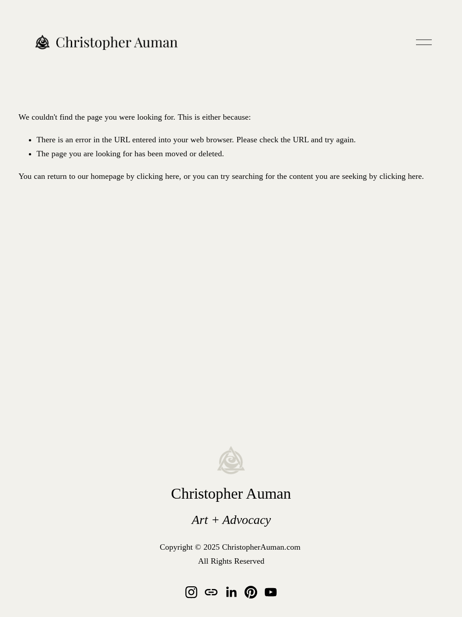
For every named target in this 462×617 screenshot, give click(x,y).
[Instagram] (191, 592)
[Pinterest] (251, 592)
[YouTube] (270, 592)
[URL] (211, 592)
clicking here (158, 176)
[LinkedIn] (231, 592)
